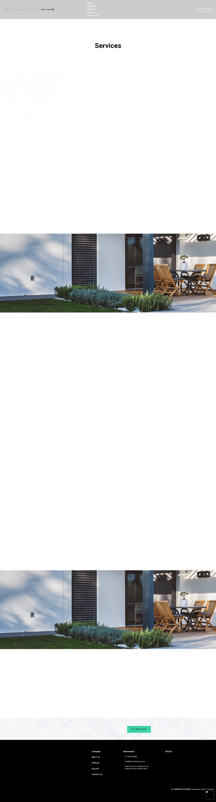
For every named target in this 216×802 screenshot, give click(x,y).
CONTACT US (97, 774)
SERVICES (95, 763)
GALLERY (95, 769)
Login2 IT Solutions (207, 789)
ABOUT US (96, 757)
